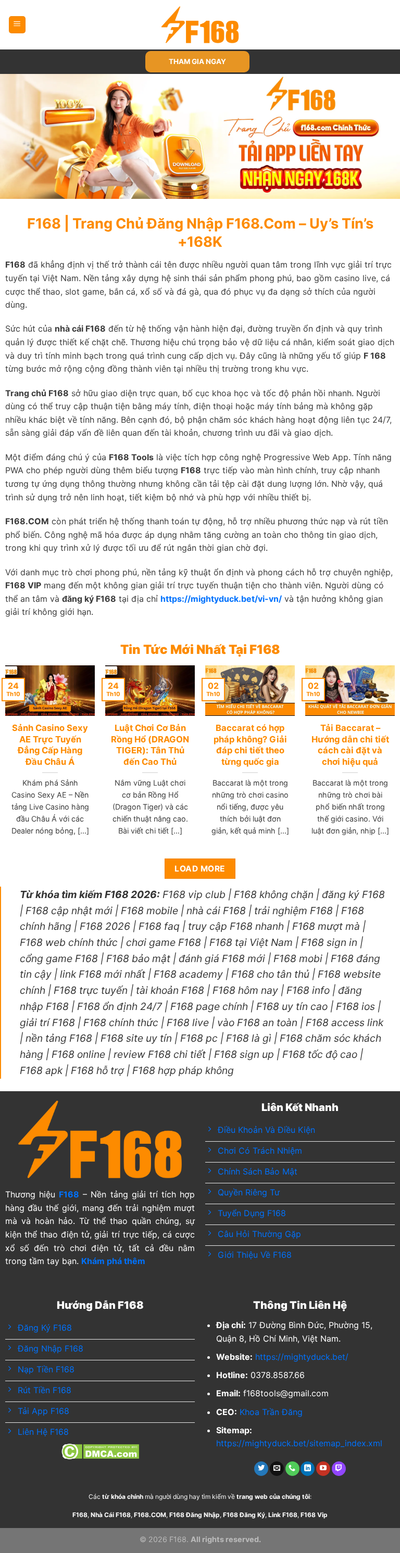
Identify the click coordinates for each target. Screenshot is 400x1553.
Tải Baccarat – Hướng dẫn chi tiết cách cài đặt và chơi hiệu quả (350, 745)
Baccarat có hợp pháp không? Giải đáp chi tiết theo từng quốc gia (250, 745)
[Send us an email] (277, 1468)
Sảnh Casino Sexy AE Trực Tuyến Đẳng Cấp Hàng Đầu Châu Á (50, 745)
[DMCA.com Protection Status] (100, 1451)
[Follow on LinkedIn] (308, 1468)
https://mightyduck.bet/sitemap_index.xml (299, 1443)
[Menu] (17, 24)
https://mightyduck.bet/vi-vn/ (221, 599)
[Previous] (21, 136)
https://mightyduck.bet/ (301, 1357)
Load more (199, 869)
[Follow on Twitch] (339, 1468)
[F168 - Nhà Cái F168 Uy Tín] (200, 24)
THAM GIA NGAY (197, 61)
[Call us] (292, 1468)
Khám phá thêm (113, 1261)
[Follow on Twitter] (261, 1468)
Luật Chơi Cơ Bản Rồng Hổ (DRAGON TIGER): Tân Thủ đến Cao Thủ (150, 745)
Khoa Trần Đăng (271, 1412)
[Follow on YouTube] (323, 1468)
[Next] (378, 136)
